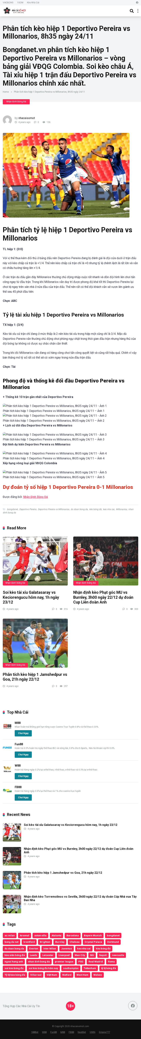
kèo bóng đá (95, 509)
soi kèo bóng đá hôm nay (43, 968)
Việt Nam (52, 974)
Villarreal (35, 974)
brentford (29, 941)
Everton (33, 948)
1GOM (20, 2)
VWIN (92, 1032)
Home (6, 92)
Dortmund (113, 941)
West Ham (82, 974)
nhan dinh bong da (39, 961)
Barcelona (72, 935)
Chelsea (74, 941)
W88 (18, 765)
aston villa (40, 935)
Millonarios (121, 509)
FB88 (18, 787)
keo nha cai (108, 509)
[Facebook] (137, 2)
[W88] (7, 772)
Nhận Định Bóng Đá (16, 101)
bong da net (11, 941)
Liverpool (64, 955)
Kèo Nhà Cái (33, 2)
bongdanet (12, 509)
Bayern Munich (93, 935)
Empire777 (104, 1032)
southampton (71, 968)
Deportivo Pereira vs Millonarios (53, 509)
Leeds (33, 955)
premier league (64, 961)
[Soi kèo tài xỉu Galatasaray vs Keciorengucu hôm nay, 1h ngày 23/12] (35, 561)
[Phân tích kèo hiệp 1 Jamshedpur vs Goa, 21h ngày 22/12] (35, 643)
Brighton (45, 941)
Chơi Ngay (23, 733)
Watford (66, 974)
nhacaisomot (27, 118)
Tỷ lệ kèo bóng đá (15, 974)
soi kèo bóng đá (14, 968)
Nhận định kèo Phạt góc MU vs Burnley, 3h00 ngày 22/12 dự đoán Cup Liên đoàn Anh (103, 597)
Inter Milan (49, 948)
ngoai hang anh (14, 961)
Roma (111, 961)
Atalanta (56, 935)
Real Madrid (95, 961)
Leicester (47, 955)
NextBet (82, 1032)
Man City (80, 955)
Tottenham (90, 968)
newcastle (118, 955)
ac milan (10, 935)
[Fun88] (7, 751)
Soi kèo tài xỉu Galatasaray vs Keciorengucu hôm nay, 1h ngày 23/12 (31, 597)
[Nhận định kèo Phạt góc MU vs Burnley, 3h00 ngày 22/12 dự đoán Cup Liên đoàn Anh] (105, 561)
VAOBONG (8, 2)
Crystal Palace (93, 941)
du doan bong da (79, 509)
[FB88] (7, 794)
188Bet (34, 1032)
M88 (18, 723)
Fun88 (19, 744)
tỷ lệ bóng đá (108, 968)
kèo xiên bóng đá (15, 955)
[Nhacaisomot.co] (15, 10)
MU (92, 955)
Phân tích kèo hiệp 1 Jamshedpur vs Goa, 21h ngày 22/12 (35, 677)
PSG (80, 961)
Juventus (66, 948)
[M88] (7, 730)
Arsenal (24, 935)
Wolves (97, 974)
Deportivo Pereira (27, 509)
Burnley (59, 941)
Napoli (103, 955)
